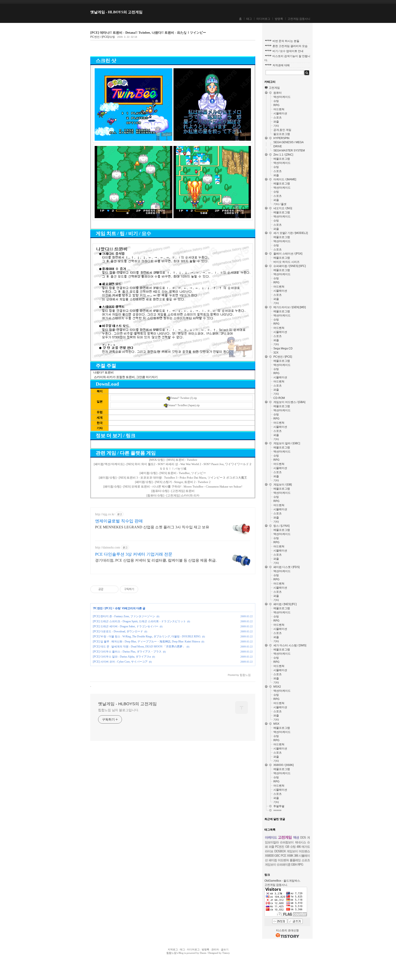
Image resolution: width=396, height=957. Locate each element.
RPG (300, 864)
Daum (203, 953)
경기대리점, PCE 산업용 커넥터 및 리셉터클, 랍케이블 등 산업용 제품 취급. (156, 560)
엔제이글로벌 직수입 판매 (119, 521)
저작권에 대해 (281, 65)
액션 (296, 837)
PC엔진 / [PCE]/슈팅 (102, 36)
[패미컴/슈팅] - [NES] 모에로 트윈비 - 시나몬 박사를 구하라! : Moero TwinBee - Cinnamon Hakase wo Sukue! (172, 486)
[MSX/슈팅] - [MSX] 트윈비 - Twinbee (173, 459)
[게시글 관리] (113, 589)
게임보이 (270, 864)
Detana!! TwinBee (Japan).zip (183, 405)
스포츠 (306, 860)
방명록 (279, 18)
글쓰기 (224, 949)
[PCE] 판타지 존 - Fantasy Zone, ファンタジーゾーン (124, 616)
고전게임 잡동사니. (276, 884)
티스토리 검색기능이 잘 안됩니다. (287, 58)
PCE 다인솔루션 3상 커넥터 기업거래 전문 (133, 554)
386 (296, 855)
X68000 (269, 855)
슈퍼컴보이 (287, 842)
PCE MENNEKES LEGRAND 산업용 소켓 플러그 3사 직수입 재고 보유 (152, 527)
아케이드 (271, 837)
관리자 (215, 949)
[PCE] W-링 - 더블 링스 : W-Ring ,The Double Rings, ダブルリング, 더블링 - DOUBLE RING (147, 636)
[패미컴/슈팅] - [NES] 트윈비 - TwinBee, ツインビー (173, 473)
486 (299, 846)
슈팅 (118, 608)
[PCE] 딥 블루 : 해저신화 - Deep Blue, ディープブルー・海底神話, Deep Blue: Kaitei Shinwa (146, 641)
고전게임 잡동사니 (299, 18)
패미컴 (273, 860)
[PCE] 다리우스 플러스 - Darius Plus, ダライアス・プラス (127, 651)
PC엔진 (279, 846)
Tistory (226, 953)
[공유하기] (107, 589)
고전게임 (285, 837)
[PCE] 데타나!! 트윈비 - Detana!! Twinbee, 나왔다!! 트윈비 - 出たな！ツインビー (148, 32)
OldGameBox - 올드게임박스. (282, 880)
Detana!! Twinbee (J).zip (183, 398)
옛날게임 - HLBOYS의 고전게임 (116, 12)
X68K (290, 855)
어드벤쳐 (283, 860)
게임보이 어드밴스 (298, 851)
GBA (294, 864)
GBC (277, 855)
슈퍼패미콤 (283, 864)
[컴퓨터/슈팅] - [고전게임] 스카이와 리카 (172, 495)
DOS (303, 837)
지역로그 (173, 949)
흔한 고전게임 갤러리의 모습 (290, 46)
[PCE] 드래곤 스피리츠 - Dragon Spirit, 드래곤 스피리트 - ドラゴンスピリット (139, 621)
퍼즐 (271, 846)
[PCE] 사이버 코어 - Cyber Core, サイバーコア (120, 661)
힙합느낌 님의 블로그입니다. (118, 710)
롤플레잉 (295, 860)
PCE (283, 855)
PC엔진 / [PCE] (103, 608)
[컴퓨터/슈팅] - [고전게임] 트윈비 (173, 491)
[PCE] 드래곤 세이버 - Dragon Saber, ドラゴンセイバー (125, 626)
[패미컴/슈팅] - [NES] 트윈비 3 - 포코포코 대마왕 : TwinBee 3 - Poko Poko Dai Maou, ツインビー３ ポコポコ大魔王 (173, 477)
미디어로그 (263, 18)
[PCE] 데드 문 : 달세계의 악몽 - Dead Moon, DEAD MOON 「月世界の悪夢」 (139, 646)
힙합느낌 (171, 953)
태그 (249, 18)
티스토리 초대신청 (287, 930)
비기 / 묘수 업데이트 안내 (287, 51)
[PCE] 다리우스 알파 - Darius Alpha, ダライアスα (122, 656)
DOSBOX (280, 851)
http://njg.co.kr (105, 514)
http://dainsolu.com (107, 547)
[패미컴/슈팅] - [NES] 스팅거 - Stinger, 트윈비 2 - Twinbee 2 (173, 482)
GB (287, 846)
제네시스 (300, 842)
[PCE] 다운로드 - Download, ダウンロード (118, 631)
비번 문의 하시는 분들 (285, 41)
